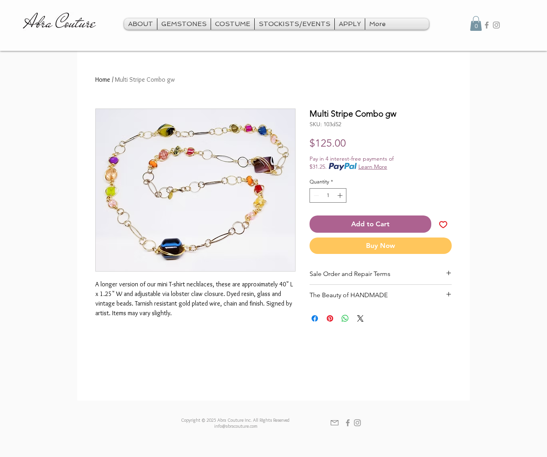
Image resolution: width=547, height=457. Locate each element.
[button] (476, 23)
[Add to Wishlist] (443, 224)
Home (102, 79)
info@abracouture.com (235, 426)
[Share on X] (360, 318)
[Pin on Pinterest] (330, 318)
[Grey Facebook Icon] (486, 25)
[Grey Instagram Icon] (496, 25)
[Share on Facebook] (315, 318)
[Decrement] (315, 195)
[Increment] (341, 195)
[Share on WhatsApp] (345, 318)
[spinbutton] (328, 195)
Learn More (372, 166)
